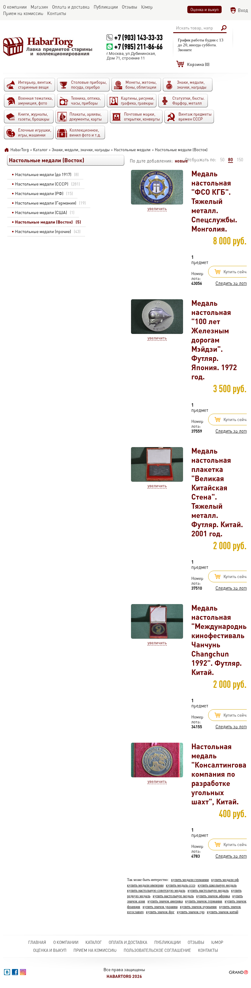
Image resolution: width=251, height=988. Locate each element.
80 (230, 159)
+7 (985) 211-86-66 (138, 46)
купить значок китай (222, 912)
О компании (65, 942)
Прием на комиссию (95, 950)
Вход (243, 10)
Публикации (167, 942)
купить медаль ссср (180, 885)
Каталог (93, 942)
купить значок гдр (190, 912)
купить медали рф (225, 880)
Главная (37, 942)
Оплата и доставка (128, 942)
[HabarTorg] (48, 46)
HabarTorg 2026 (124, 976)
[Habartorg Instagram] (23, 972)
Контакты (208, 950)
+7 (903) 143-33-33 (138, 37)
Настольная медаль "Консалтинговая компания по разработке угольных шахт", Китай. (220, 774)
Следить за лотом (233, 283)
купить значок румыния (198, 907)
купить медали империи (145, 885)
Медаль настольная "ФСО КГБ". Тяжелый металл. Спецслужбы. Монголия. (214, 201)
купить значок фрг (160, 912)
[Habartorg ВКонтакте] (7, 972)
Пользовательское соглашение (157, 950)
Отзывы (196, 942)
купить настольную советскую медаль (156, 891)
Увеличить (157, 208)
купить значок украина (160, 907)
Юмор (217, 942)
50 (222, 159)
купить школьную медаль (217, 885)
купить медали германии (190, 880)
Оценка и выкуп (204, 9)
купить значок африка (213, 896)
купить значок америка (165, 901)
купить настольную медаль (208, 891)
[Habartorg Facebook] (15, 972)
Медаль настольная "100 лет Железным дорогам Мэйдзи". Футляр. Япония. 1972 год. (214, 339)
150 (240, 159)
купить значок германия (203, 901)
